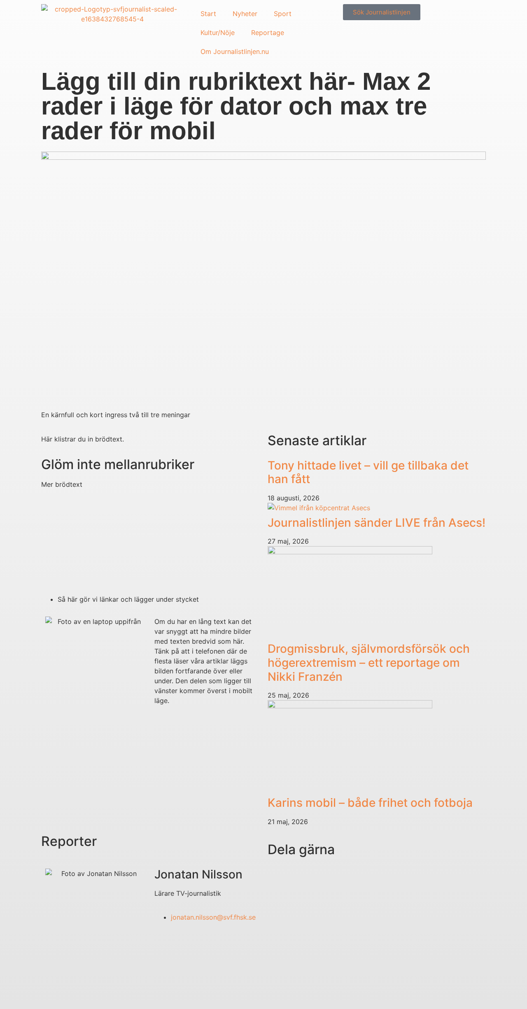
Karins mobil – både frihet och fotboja (370, 803)
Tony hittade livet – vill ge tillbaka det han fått (368, 472)
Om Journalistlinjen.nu (235, 51)
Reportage (267, 32)
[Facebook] (96, 992)
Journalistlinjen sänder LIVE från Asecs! (376, 523)
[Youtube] (74, 992)
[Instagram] (51, 992)
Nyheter (245, 13)
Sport (282, 13)
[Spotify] (119, 992)
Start (208, 13)
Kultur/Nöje (218, 32)
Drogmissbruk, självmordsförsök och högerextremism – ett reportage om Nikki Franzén (369, 662)
